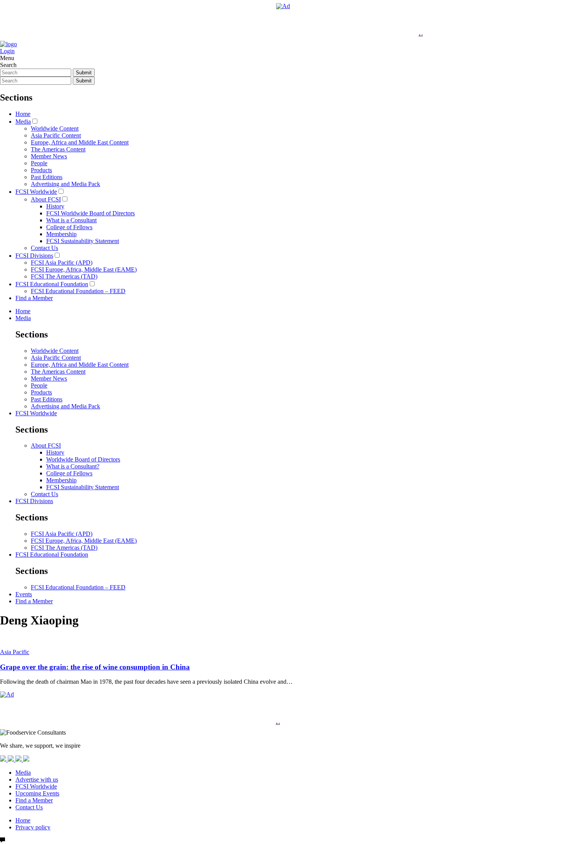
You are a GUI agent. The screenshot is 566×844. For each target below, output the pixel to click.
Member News (49, 156)
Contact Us (44, 248)
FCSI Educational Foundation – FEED (78, 291)
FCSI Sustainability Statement (82, 241)
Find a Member (34, 298)
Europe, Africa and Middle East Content (80, 142)
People (39, 163)
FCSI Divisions (34, 255)
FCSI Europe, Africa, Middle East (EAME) (84, 269)
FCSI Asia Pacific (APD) (61, 262)
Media (23, 121)
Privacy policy (32, 827)
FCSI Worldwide (36, 191)
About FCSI (46, 199)
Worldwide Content (55, 128)
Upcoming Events (37, 793)
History (55, 206)
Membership (61, 234)
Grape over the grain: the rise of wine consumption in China (95, 667)
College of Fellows (69, 227)
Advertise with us (36, 779)
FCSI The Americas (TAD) (64, 276)
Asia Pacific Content (56, 135)
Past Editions (46, 177)
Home (22, 114)
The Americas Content (58, 149)
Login (7, 51)
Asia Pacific (14, 652)
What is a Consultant (71, 220)
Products (41, 170)
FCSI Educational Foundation (51, 284)
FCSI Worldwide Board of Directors (90, 213)
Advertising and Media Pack (65, 184)
